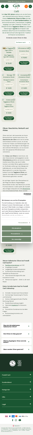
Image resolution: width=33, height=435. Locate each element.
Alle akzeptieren (16, 228)
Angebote (14, 305)
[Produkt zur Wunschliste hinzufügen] (14, 48)
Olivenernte (26, 189)
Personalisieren (23, 222)
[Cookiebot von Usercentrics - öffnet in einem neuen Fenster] (23, 194)
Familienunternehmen (12, 265)
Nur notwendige (16, 239)
